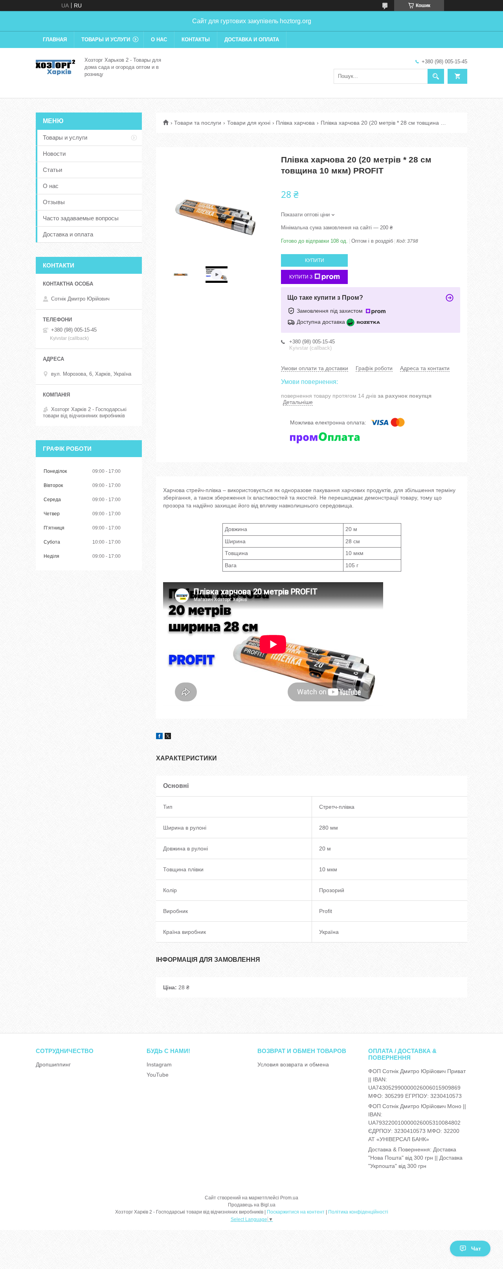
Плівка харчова (295, 123)
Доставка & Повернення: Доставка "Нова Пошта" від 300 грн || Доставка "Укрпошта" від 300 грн (415, 1157)
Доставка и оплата (251, 39)
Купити (314, 260)
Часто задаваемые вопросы (81, 218)
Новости (54, 153)
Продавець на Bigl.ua (251, 1205)
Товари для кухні (248, 123)
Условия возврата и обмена (293, 1064)
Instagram (159, 1064)
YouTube (158, 1075)
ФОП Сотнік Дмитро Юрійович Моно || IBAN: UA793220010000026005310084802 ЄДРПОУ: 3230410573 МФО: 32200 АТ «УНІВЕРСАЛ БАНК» (417, 1122)
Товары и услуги (105, 39)
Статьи (52, 169)
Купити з (300, 277)
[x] (168, 737)
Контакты (196, 39)
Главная (55, 39)
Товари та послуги (197, 123)
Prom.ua (289, 1198)
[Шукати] (436, 76)
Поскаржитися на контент (296, 1212)
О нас (159, 39)
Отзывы (54, 202)
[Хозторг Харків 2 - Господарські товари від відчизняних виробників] (55, 66)
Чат (476, 1248)
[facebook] (159, 737)
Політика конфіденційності (358, 1212)
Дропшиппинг (53, 1064)
